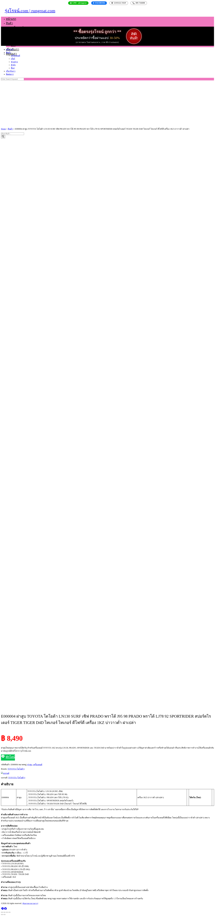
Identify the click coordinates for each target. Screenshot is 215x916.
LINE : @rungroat (80, 3)
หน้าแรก (11, 18)
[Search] (3, 136)
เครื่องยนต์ (17, 27)
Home (3, 129)
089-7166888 (139, 3)
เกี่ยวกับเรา (10, 71)
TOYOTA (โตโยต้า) (16, 769)
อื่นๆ (13, 45)
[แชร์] (7, 912)
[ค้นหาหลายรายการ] (30, 903)
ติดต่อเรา (11, 53)
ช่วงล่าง (15, 36)
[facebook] (5, 909)
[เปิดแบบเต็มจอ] (4, 912)
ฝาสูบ (29, 765)
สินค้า (9, 23)
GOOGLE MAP (120, 3)
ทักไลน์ (10, 757)
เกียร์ (14, 31)
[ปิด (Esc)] (9, 912)
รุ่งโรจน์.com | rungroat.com (30, 10)
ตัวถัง (14, 40)
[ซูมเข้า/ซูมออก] (2, 912)
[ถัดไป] (4, 914)
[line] (2, 909)
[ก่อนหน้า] (2, 914)
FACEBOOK (100, 3)
